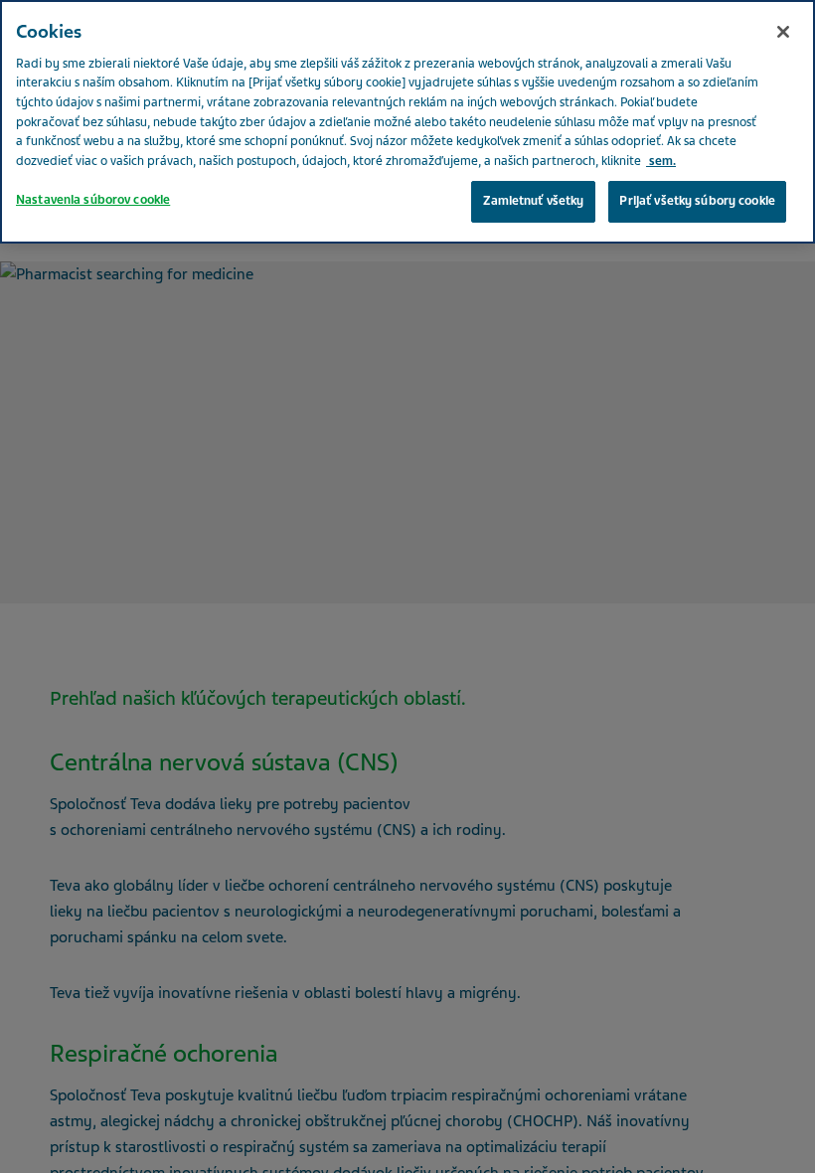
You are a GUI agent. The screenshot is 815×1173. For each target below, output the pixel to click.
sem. (661, 161)
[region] (407, 122)
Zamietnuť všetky (533, 201)
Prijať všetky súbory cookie (697, 201)
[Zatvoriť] (783, 32)
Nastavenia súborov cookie (93, 200)
